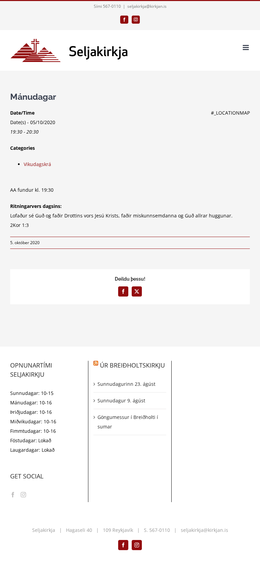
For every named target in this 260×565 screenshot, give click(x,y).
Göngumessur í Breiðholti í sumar (128, 422)
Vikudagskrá (37, 164)
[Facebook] (13, 494)
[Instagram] (23, 494)
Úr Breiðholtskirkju (132, 365)
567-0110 (159, 530)
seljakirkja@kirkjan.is (147, 6)
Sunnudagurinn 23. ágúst (126, 384)
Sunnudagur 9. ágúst (121, 400)
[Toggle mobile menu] (246, 47)
